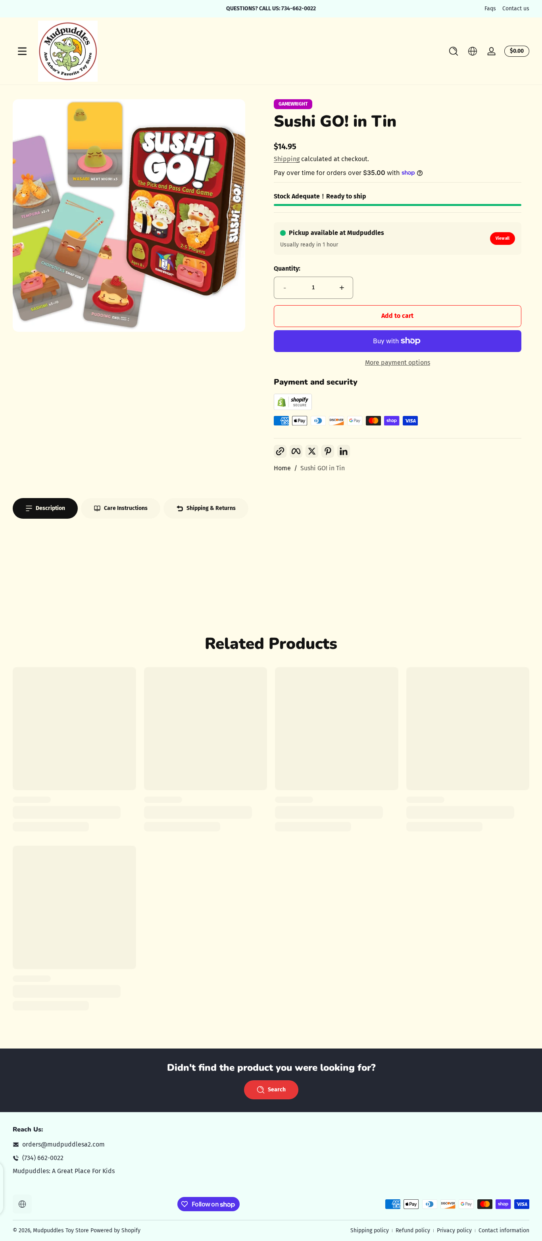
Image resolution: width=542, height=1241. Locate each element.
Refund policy (413, 1230)
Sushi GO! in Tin (322, 468)
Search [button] (277, 1089)
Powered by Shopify (115, 1230)
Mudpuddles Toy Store (61, 1230)
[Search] (453, 51)
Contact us (515, 8)
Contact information (504, 1230)
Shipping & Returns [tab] (211, 508)
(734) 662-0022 (42, 1158)
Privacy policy (454, 1230)
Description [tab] (50, 508)
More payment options (397, 362)
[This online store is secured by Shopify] (293, 408)
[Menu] (22, 51)
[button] (453, 51)
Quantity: (287, 268)
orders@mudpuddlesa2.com (63, 1144)
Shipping (287, 159)
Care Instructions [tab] (126, 508)
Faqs (490, 8)
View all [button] (502, 238)
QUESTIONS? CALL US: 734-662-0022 (271, 8)
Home (282, 468)
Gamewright (293, 104)
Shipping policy (369, 1230)
